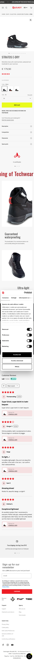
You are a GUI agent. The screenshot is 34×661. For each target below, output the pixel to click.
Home (3, 14)
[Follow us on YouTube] (12, 645)
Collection (13, 14)
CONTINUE (17, 591)
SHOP (7, 14)
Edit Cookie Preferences (8, 631)
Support (4, 609)
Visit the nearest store (8, 120)
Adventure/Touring (23, 14)
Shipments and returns (8, 612)
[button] (6, 74)
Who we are (22, 609)
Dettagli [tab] (13, 298)
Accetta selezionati (17, 360)
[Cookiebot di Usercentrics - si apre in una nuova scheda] (24, 293)
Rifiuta (17, 366)
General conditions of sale (7, 635)
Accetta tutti (17, 354)
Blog (20, 612)
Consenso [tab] (5, 298)
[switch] (29, 335)
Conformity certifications (8, 639)
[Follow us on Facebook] (3, 645)
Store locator (22, 615)
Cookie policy (5, 627)
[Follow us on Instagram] (7, 645)
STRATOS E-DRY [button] (12, 414)
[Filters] (4, 386)
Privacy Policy (5, 586)
